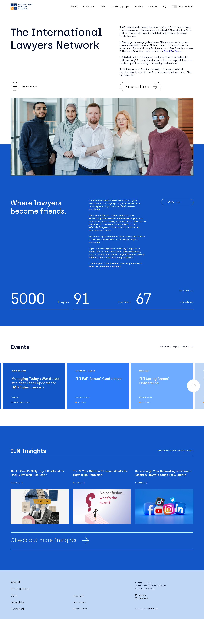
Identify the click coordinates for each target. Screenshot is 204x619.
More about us (29, 86)
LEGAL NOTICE (79, 603)
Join (102, 6)
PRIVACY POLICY (80, 609)
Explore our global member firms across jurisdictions (117, 236)
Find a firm (89, 6)
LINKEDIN (141, 595)
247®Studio (153, 609)
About (74, 6)
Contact (153, 6)
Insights (138, 6)
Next (193, 385)
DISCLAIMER (78, 596)
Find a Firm (20, 589)
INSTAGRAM (142, 598)
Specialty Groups (173, 51)
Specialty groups (119, 6)
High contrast (186, 6)
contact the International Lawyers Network (112, 254)
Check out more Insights (43, 540)
